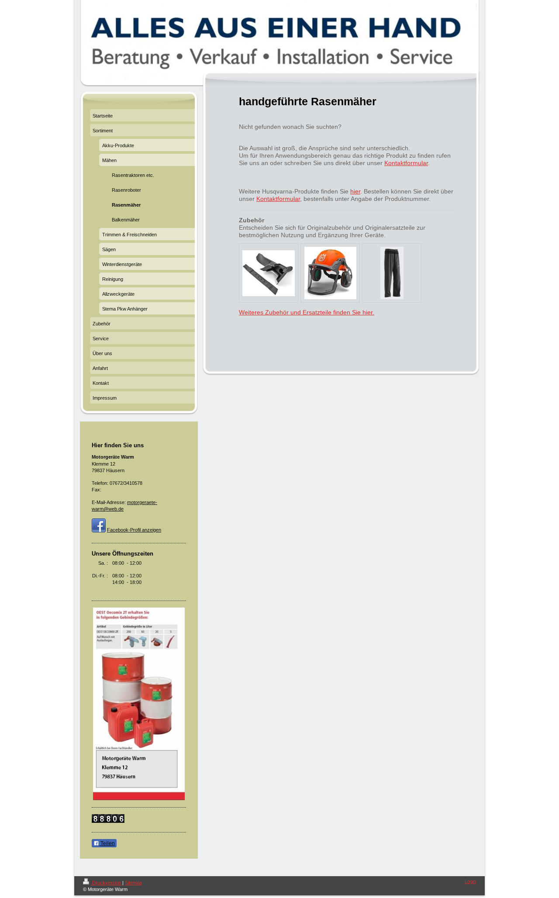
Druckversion (106, 882)
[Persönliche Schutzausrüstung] (330, 273)
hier (355, 191)
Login (470, 881)
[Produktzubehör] (268, 273)
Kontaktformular (406, 162)
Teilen (107, 843)
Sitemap (133, 882)
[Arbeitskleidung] (392, 273)
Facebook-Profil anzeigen (134, 529)
